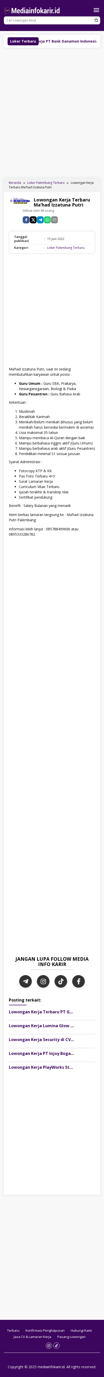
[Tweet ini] (33, 219)
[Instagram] (43, 981)
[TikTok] (61, 981)
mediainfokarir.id (51, 1366)
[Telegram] (40, 219)
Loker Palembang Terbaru (66, 248)
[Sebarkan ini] (26, 219)
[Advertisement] (52, 112)
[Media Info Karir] (33, 10)
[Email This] (54, 219)
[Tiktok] (56, 1345)
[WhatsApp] (47, 219)
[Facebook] (78, 981)
